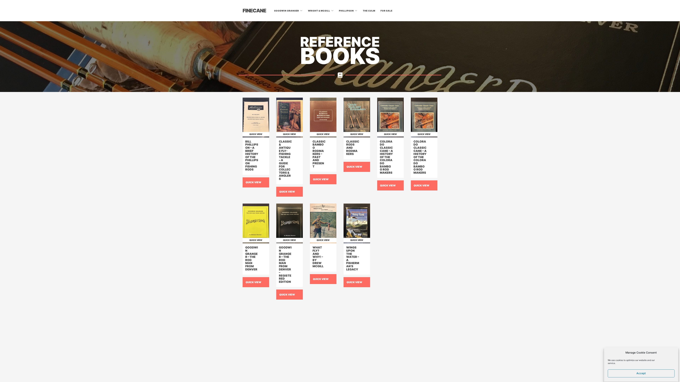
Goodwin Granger (286, 10)
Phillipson (346, 10)
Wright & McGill (319, 10)
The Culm (369, 10)
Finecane (254, 11)
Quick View (253, 182)
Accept (641, 373)
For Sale (386, 10)
